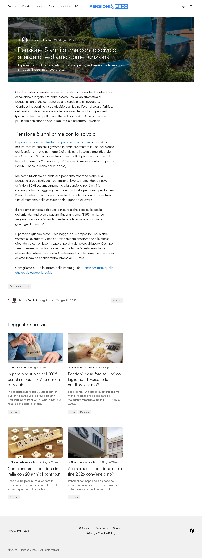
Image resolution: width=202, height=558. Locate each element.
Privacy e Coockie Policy (101, 533)
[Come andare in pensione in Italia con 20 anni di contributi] (35, 442)
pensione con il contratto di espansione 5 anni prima (55, 142)
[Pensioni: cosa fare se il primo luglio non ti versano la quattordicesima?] (95, 348)
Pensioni (116, 300)
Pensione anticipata (20, 286)
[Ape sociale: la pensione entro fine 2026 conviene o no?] (95, 442)
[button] (183, 6)
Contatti (118, 528)
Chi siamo (85, 528)
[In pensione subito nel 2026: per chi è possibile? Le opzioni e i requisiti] (35, 348)
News (72, 411)
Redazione (102, 528)
